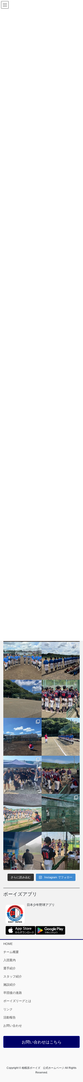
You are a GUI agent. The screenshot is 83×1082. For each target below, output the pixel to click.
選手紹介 (9, 968)
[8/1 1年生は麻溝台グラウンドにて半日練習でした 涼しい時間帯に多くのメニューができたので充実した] (61, 813)
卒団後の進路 (12, 992)
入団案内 (9, 960)
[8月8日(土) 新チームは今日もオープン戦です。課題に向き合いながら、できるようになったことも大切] (61, 699)
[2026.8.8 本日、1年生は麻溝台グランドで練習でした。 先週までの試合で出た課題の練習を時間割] (22, 737)
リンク (8, 1009)
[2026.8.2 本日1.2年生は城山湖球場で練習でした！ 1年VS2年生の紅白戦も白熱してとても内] (61, 737)
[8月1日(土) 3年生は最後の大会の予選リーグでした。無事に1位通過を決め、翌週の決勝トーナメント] (61, 775)
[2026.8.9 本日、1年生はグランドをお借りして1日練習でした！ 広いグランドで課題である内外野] (61, 661)
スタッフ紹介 (12, 976)
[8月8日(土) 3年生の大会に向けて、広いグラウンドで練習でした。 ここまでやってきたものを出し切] (22, 699)
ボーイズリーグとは (17, 1001)
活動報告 (9, 1017)
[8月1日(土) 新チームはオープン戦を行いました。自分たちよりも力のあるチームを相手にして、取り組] (22, 813)
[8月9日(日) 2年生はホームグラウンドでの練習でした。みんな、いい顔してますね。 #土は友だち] (22, 661)
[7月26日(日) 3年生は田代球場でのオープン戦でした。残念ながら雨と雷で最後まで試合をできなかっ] (22, 851)
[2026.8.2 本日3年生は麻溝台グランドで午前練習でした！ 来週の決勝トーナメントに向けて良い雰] (22, 775)
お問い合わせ (12, 1025)
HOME (8, 944)
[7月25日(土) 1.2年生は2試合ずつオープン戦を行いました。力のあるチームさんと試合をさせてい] (61, 851)
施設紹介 (9, 984)
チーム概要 (11, 952)
